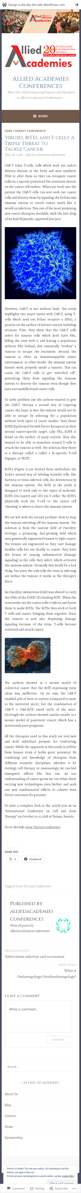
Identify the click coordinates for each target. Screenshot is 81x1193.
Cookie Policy (68, 1176)
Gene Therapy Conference (25, 131)
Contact (10, 1116)
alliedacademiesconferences (45, 155)
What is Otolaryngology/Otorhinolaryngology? (46, 971)
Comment (57, 1039)
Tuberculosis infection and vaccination (34, 954)
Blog (8, 1105)
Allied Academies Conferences (40, 82)
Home (9, 1126)
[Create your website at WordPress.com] (40, 4)
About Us (11, 1094)
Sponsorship (14, 1137)
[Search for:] (40, 1067)
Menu (43, 116)
